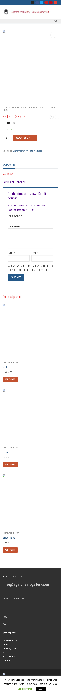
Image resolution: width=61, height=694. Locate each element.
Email (35, 253)
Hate (5, 452)
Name (11, 253)
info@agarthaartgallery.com (26, 584)
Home (5, 108)
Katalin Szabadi (38, 108)
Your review (15, 226)
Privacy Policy (17, 598)
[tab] (9, 165)
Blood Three (9, 537)
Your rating (15, 216)
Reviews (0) (9, 165)
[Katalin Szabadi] (51, 117)
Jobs (5, 616)
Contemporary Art (19, 108)
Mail (5, 367)
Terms (5, 598)
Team (5, 624)
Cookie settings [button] (25, 688)
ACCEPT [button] (41, 689)
